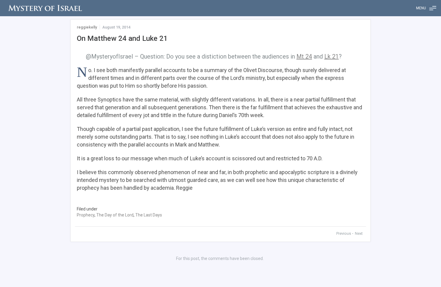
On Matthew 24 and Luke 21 (122, 38)
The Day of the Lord (115, 215)
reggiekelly (87, 27)
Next (359, 233)
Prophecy (85, 215)
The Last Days (148, 215)
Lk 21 (331, 56)
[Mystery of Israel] (45, 8)
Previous (344, 233)
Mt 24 (304, 56)
